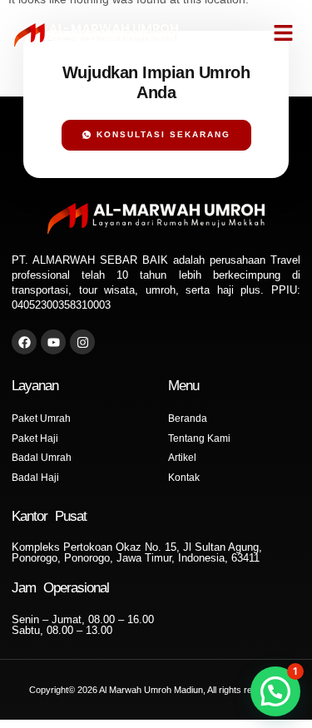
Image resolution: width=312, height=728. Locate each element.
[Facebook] (24, 341)
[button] (284, 33)
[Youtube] (53, 341)
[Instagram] (82, 341)
